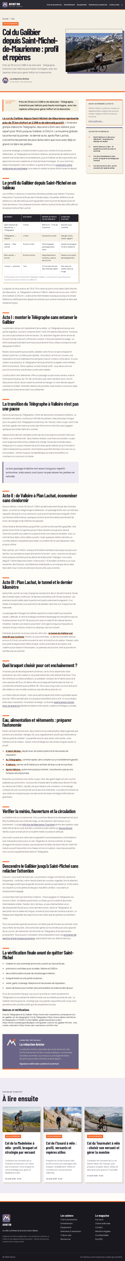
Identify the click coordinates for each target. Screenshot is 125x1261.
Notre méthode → (96, 121)
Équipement (82, 5)
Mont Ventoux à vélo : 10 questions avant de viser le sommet (104, 149)
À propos (99, 1219)
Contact (99, 1227)
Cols (13, 19)
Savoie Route (65, 828)
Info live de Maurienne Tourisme (38, 824)
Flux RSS (99, 1239)
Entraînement (69, 5)
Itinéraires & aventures (98, 5)
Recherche (66, 1239)
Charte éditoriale (102, 1223)
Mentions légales (103, 1231)
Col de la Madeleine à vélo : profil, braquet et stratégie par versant (106, 158)
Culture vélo (114, 5)
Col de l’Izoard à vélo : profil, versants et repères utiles (105, 167)
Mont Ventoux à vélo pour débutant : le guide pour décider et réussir (104, 139)
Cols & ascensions (54, 5)
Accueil (5, 19)
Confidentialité (102, 1235)
